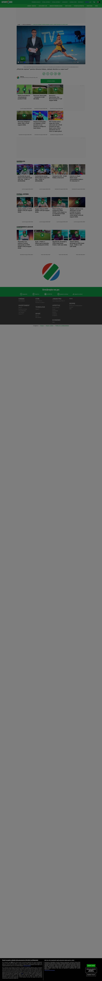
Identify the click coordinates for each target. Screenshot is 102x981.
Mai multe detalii (27, 965)
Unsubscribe (51, 337)
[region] (51, 969)
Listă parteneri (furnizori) (49, 970)
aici (22, 973)
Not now (55, 334)
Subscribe (47, 334)
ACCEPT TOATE (91, 965)
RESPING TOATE (91, 974)
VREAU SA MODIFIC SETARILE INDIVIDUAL (91, 970)
